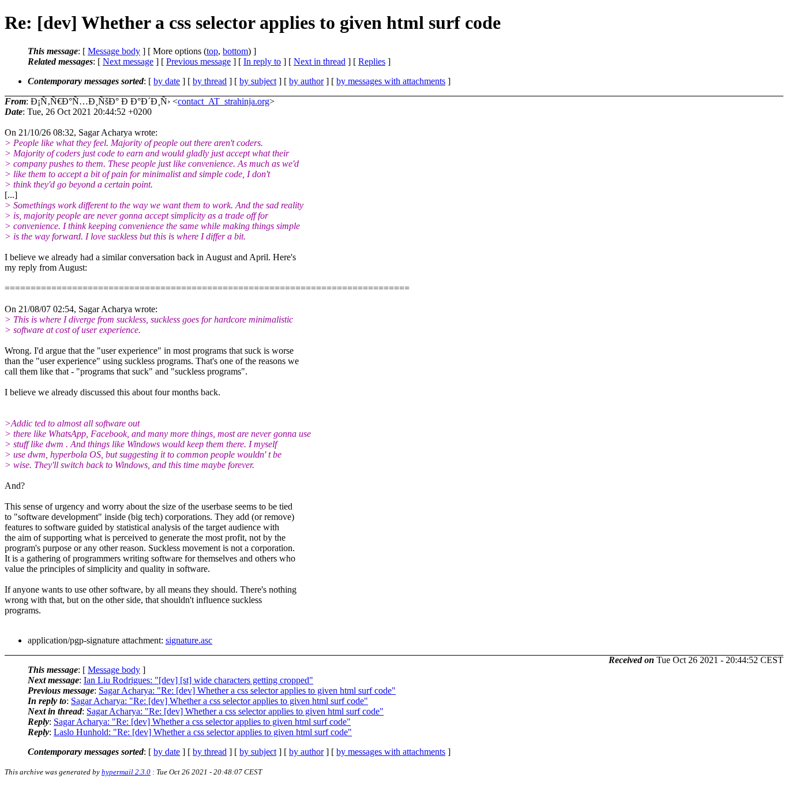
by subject (257, 81)
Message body (114, 51)
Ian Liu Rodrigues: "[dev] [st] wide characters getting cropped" (198, 680)
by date (166, 81)
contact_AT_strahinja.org (223, 101)
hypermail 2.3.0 (126, 772)
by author (306, 81)
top (212, 51)
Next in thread (320, 61)
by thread (210, 81)
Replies (371, 61)
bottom (235, 51)
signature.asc (189, 640)
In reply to (262, 61)
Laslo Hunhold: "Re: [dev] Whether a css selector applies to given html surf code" (203, 732)
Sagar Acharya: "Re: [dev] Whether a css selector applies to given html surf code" (247, 690)
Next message (128, 61)
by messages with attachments (390, 81)
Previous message (198, 61)
